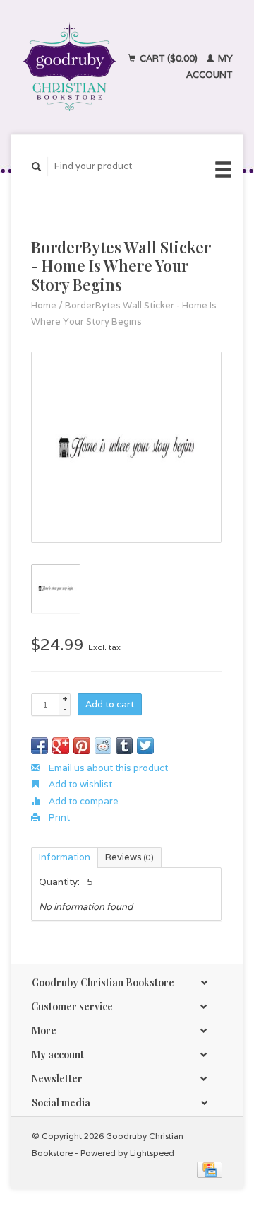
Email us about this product (107, 768)
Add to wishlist (79, 784)
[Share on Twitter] (145, 745)
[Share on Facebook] (39, 745)
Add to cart (109, 704)
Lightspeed (152, 1153)
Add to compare (83, 801)
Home (43, 305)
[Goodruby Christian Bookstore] (69, 66)
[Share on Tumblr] (124, 745)
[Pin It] (81, 745)
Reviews (129, 857)
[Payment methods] (209, 1169)
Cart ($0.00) (169, 58)
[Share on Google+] (60, 745)
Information (64, 857)
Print (58, 817)
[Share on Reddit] (103, 745)
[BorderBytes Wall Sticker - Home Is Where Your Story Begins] (126, 447)
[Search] (36, 166)
